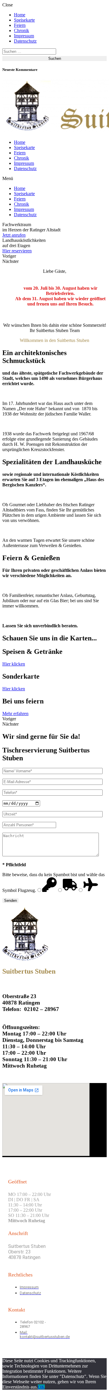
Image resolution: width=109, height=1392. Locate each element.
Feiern (20, 25)
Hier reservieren (17, 250)
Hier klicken (13, 663)
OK (41, 1386)
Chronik (21, 30)
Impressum (24, 35)
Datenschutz (25, 41)
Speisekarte (24, 20)
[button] (54, 178)
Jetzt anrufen (14, 235)
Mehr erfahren (15, 713)
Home (19, 14)
